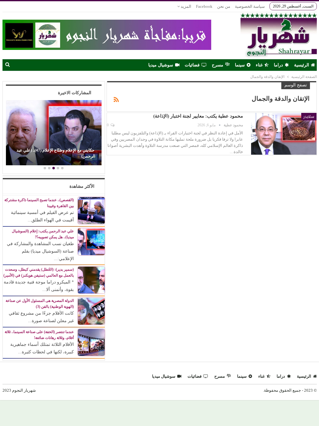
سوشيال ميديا (160, 65)
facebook (204, 6)
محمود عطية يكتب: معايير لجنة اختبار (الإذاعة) (198, 116)
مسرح (217, 65)
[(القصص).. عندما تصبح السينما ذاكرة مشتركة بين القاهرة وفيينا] (91, 210)
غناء (259, 65)
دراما (278, 65)
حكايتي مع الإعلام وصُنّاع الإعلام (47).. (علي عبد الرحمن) (56, 153)
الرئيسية (301, 65)
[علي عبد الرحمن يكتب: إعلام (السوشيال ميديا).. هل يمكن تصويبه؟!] (91, 241)
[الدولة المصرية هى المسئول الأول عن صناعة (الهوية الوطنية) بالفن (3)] (91, 311)
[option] (54, 133)
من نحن (223, 6)
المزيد (185, 6)
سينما (240, 65)
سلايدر (308, 116)
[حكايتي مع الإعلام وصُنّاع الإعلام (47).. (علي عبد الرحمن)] (54, 132)
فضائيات (192, 65)
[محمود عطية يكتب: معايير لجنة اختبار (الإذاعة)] (284, 134)
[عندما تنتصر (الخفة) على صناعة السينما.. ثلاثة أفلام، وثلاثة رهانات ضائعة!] (91, 342)
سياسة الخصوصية (250, 6)
